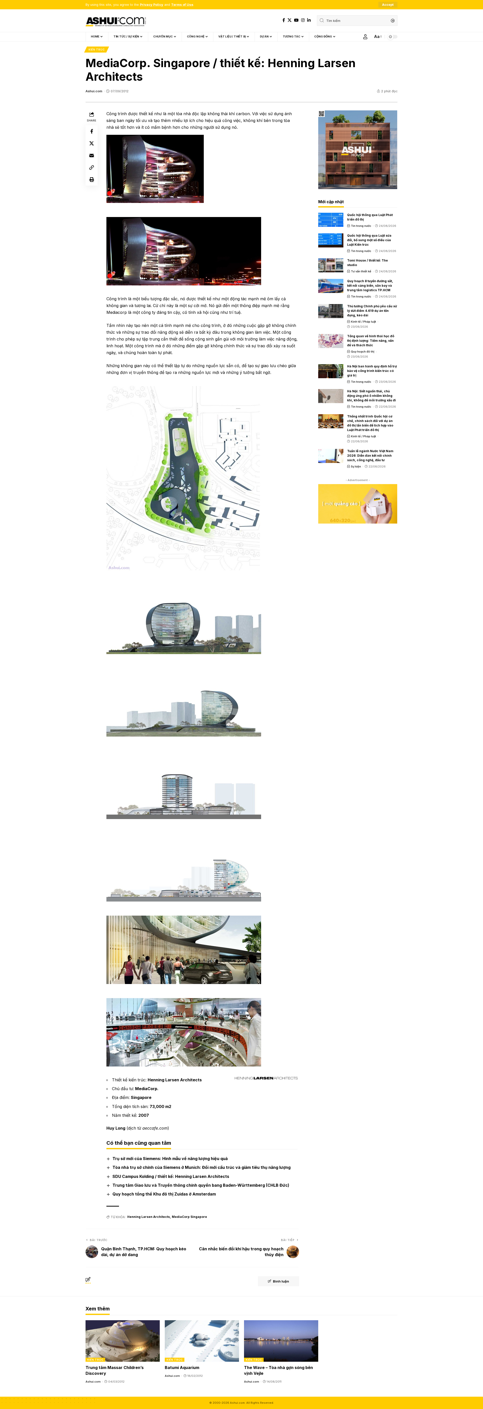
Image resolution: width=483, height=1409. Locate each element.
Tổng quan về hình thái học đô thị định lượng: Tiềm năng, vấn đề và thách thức (370, 340)
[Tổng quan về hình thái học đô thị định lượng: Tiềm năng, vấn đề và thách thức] (330, 341)
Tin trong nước (361, 226)
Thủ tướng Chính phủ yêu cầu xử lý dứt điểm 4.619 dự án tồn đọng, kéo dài (372, 310)
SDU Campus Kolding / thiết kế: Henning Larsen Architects (170, 1176)
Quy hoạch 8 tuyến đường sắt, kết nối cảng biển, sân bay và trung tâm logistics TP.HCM (370, 285)
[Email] (92, 155)
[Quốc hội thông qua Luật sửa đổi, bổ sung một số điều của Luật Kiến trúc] (330, 240)
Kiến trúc (97, 49)
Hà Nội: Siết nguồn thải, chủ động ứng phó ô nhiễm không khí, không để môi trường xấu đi (371, 395)
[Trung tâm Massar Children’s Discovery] (123, 1341)
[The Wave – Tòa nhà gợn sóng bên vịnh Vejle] (281, 1341)
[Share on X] (92, 143)
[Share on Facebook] (92, 131)
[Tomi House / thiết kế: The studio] (330, 265)
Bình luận (281, 1281)
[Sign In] (365, 36)
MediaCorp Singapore (189, 1217)
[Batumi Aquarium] (202, 1341)
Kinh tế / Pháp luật (363, 321)
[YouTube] (296, 20)
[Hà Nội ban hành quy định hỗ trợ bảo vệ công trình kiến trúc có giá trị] (330, 371)
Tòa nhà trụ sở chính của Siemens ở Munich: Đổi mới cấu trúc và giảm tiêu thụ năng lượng (201, 1167)
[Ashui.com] (116, 20)
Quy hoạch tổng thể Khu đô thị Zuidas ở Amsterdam (164, 1194)
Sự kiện (356, 466)
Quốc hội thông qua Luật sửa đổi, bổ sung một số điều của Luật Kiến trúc (369, 240)
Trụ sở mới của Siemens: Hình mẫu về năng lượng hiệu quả (170, 1158)
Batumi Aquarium (182, 1367)
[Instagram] (303, 20)
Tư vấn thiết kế (361, 271)
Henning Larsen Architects (148, 1217)
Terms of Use (182, 5)
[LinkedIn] (309, 20)
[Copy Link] (92, 167)
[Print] (92, 180)
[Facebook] (283, 20)
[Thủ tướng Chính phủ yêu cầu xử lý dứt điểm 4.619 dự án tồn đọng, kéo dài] (330, 311)
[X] (289, 20)
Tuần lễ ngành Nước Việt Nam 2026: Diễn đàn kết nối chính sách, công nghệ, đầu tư (370, 455)
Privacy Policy (151, 5)
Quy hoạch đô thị (362, 351)
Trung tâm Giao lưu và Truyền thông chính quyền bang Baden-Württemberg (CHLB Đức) (200, 1185)
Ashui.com (94, 91)
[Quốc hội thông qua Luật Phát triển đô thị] (330, 220)
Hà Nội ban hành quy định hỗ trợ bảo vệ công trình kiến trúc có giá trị (372, 370)
